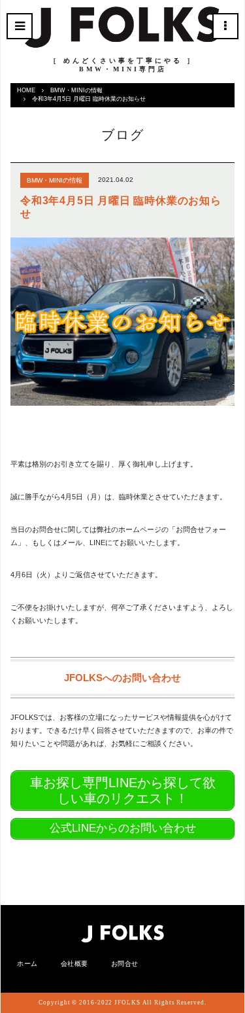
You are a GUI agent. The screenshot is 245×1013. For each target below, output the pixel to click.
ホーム (27, 963)
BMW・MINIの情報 (76, 90)
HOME (26, 90)
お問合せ (125, 963)
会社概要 (74, 963)
